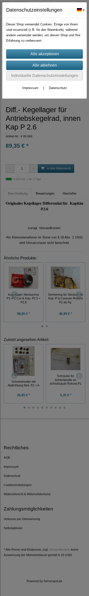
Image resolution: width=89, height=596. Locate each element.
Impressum (30, 88)
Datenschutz (58, 88)
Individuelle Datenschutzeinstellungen (44, 75)
